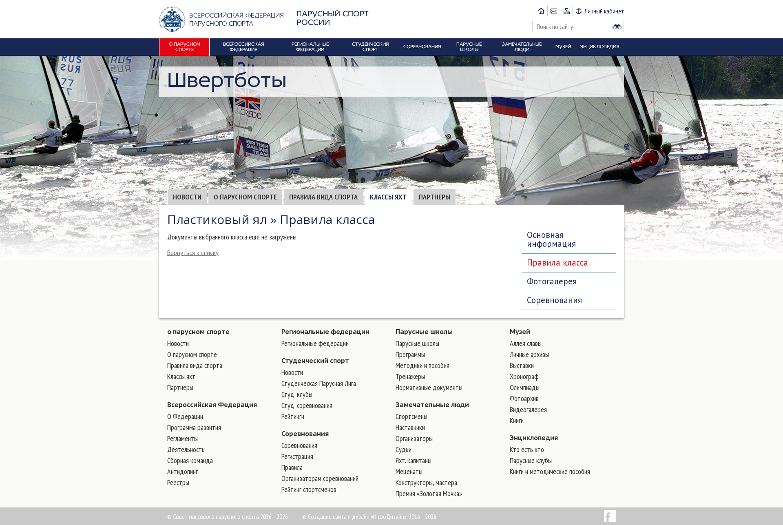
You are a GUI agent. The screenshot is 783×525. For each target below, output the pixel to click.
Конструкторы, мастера (426, 482)
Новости (187, 197)
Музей (520, 332)
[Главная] (541, 11)
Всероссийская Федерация (212, 405)
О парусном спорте (245, 197)
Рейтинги (292, 416)
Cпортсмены (411, 416)
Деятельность (186, 449)
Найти (617, 26)
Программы (410, 354)
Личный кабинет (604, 11)
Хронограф (524, 376)
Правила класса (557, 262)
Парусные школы (424, 332)
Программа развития (194, 427)
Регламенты (182, 438)
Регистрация (297, 456)
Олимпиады (525, 387)
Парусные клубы (531, 460)
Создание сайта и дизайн (338, 516)
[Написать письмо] (553, 11)
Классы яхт (388, 197)
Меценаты (409, 471)
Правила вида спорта (323, 197)
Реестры (178, 482)
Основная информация (551, 239)
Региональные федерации (325, 332)
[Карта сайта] (566, 11)
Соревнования (554, 300)
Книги (517, 420)
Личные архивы (529, 354)
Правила (292, 467)
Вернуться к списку (193, 253)
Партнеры (434, 197)
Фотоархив (524, 398)
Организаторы (414, 438)
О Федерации (185, 416)
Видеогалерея (528, 409)
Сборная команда (190, 460)
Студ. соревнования (306, 405)
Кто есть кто (527, 449)
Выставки (522, 365)
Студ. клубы (296, 394)
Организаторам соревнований (319, 478)
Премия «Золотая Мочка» (429, 493)
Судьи (403, 449)
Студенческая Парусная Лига (318, 383)
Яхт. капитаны (413, 460)
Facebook (610, 516)
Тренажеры (410, 376)
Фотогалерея (552, 281)
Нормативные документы (429, 387)
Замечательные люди (432, 405)
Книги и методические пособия (550, 471)
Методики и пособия (422, 365)
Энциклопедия (534, 438)
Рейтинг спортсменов (308, 489)
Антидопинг (182, 471)
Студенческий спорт (315, 361)
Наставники (410, 427)
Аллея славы (526, 343)
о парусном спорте (198, 332)
